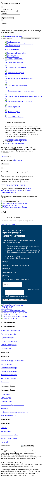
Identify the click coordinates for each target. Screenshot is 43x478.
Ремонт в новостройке (9, 438)
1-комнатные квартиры (9, 368)
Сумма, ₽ (4, 13)
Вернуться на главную (9, 224)
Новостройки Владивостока (11, 330)
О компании (19, 143)
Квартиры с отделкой (8, 378)
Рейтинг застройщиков (9, 341)
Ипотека (16, 57)
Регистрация (14, 49)
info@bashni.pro (6, 309)
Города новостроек (7, 338)
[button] (19, 44)
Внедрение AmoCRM (8, 415)
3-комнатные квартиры (9, 375)
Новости (16, 55)
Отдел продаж (21, 140)
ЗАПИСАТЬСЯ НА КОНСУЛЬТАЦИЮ (15, 300)
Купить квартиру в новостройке (12, 360)
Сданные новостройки (9, 334)
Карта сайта (5, 442)
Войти (7, 49)
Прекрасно (5, 164)
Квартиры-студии (7, 364)
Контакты (4, 408)
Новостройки (21, 53)
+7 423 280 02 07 (7, 307)
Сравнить (16, 46)
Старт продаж (6, 348)
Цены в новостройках (8, 345)
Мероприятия (6, 431)
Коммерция (5, 382)
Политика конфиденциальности (12, 405)
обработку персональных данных (16, 296)
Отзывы (4, 156)
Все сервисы (18, 59)
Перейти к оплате (7, 18)
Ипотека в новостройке (9, 435)
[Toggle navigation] (2, 36)
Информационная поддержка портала (14, 412)
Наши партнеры (6, 401)
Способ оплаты (6, 9)
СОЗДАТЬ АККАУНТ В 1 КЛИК (13, 185)
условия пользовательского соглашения (16, 189)
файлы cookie (17, 160)
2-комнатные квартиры (9, 371)
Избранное (9, 46)
